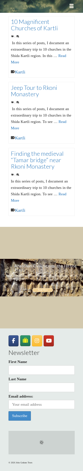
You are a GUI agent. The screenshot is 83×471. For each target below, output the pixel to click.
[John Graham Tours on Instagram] (37, 340)
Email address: (21, 396)
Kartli (20, 72)
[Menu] (71, 6)
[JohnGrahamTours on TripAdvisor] (25, 340)
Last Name (17, 379)
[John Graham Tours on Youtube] (49, 340)
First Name (18, 362)
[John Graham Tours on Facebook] (14, 340)
